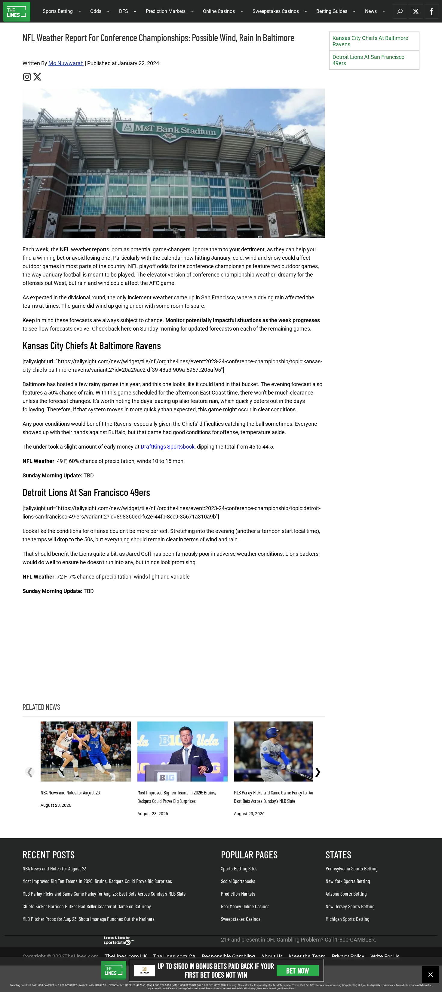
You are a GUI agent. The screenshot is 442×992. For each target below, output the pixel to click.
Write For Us (385, 956)
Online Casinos (219, 11)
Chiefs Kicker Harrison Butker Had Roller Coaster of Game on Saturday (87, 906)
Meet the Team (307, 956)
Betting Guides (331, 11)
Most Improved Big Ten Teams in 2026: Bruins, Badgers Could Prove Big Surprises (97, 881)
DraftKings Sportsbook (168, 446)
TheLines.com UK (126, 956)
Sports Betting (58, 11)
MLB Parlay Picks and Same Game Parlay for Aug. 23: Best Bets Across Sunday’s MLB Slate (104, 893)
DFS (123, 11)
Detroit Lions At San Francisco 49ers (368, 60)
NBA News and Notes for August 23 (54, 868)
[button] (400, 11)
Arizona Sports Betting (346, 893)
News (371, 11)
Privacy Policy (348, 956)
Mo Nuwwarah (66, 63)
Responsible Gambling (228, 956)
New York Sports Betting (348, 881)
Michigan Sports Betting (347, 918)
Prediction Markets (166, 11)
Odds (95, 11)
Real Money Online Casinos (245, 906)
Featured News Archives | (42, 51)
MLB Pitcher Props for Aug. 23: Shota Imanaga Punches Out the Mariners (89, 918)
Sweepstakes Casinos (276, 11)
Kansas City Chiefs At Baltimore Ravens (370, 41)
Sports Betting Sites (239, 868)
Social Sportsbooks (238, 881)
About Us (272, 956)
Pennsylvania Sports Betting (351, 868)
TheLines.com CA (174, 956)
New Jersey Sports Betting (350, 906)
